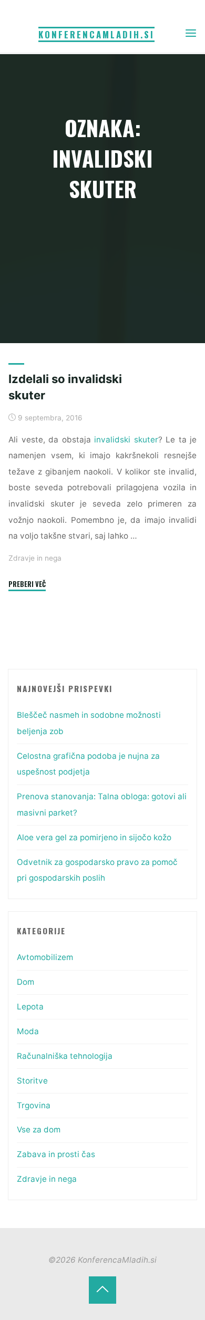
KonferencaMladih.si (96, 34)
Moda (28, 1031)
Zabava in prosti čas (56, 1154)
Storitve (32, 1081)
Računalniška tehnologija (64, 1056)
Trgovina (33, 1105)
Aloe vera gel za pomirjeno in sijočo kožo (94, 837)
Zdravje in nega (35, 558)
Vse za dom (38, 1130)
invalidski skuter (126, 440)
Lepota (30, 1007)
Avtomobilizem (45, 957)
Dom (25, 982)
